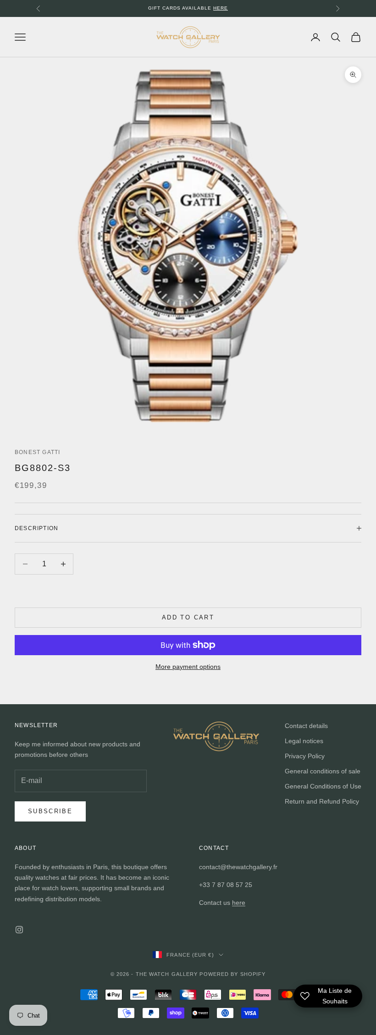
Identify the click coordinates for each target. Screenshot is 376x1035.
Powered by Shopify (232, 974)
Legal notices (304, 741)
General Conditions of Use (323, 786)
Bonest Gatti (37, 452)
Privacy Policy (305, 756)
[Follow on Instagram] (19, 929)
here (238, 902)
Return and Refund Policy (322, 801)
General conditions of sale (322, 771)
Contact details (306, 725)
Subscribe (50, 811)
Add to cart (188, 617)
